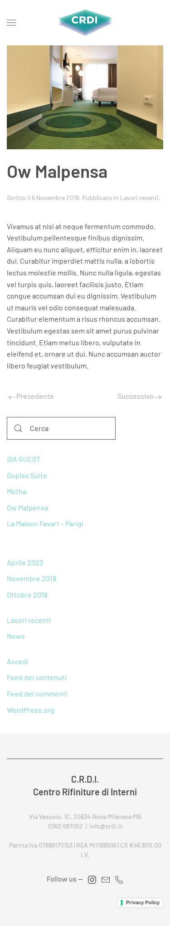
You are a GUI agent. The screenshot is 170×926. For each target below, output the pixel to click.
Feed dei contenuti (37, 677)
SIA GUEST (23, 459)
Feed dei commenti (37, 693)
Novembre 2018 (31, 578)
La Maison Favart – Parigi (45, 523)
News (16, 636)
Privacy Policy (143, 902)
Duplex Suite (27, 475)
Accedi (18, 661)
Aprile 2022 (25, 562)
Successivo (136, 396)
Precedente (34, 396)
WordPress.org (30, 710)
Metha (16, 491)
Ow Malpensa (27, 507)
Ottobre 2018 (27, 594)
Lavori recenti (139, 197)
